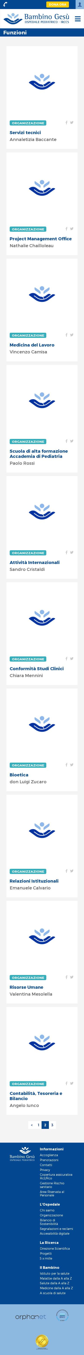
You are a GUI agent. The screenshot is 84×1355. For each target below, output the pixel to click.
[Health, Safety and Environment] (42, 294)
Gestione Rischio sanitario (52, 1185)
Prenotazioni (49, 1160)
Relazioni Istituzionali (34, 880)
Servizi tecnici (25, 132)
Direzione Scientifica (55, 1248)
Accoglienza (49, 1155)
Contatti (46, 1165)
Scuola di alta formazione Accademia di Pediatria (39, 453)
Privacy (45, 1170)
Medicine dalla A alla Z (56, 1288)
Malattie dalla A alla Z (56, 1278)
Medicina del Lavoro (32, 344)
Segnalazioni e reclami (56, 1229)
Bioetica (19, 774)
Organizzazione (28, 123)
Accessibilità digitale (54, 1233)
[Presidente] (42, 511)
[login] (80, 4)
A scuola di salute (52, 1293)
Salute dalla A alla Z (54, 1283)
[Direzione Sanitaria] (42, 400)
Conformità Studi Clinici (37, 668)
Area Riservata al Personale (52, 1193)
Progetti (46, 1253)
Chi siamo (47, 1210)
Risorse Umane (26, 987)
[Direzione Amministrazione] (42, 1042)
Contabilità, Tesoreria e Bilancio (36, 1096)
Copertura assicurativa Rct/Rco (56, 1176)
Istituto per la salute (54, 1273)
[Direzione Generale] (42, 81)
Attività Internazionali (35, 562)
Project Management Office (41, 238)
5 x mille (46, 1258)
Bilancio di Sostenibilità (49, 1222)
